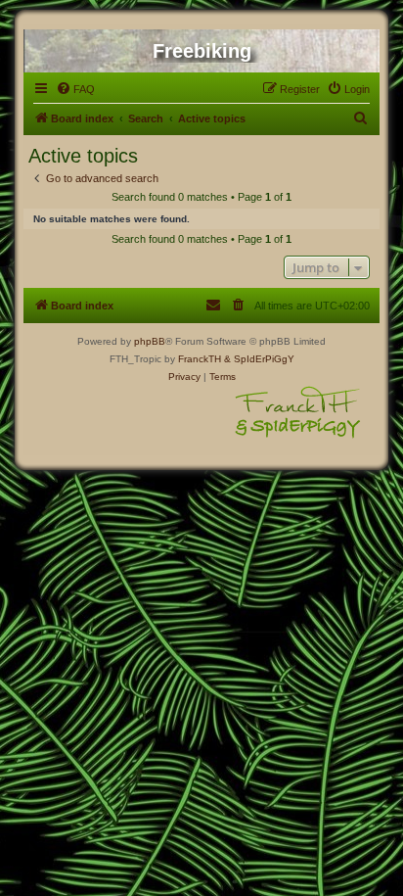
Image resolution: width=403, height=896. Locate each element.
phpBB (149, 341)
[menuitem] (75, 89)
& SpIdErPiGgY (259, 359)
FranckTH (199, 359)
